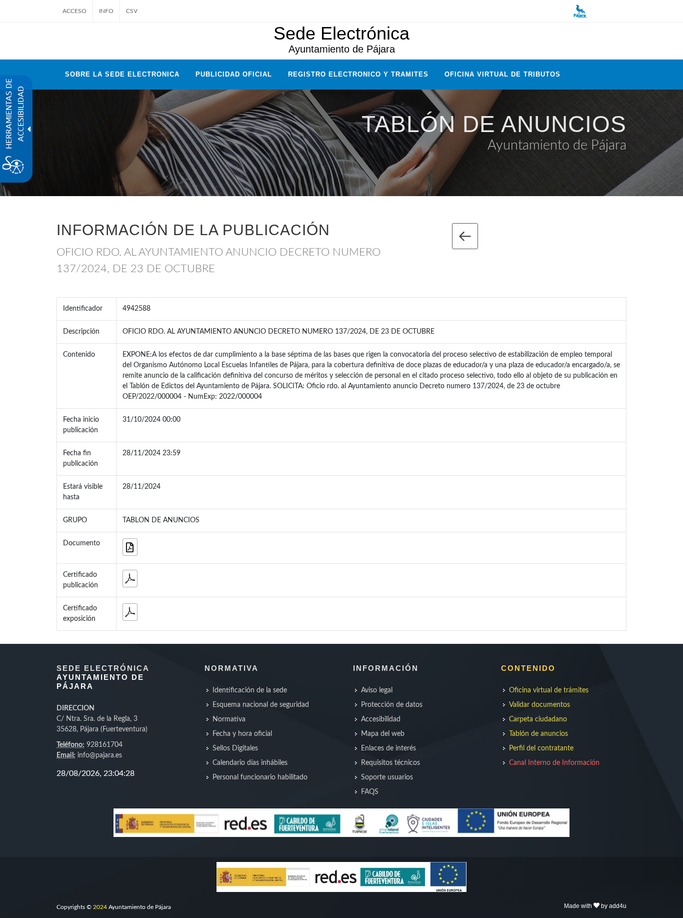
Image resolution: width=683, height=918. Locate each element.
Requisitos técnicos (390, 762)
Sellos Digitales (235, 748)
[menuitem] (267, 690)
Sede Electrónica (342, 33)
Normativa (229, 719)
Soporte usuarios (387, 777)
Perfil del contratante (541, 748)
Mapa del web (382, 733)
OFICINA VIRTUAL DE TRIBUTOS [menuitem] (502, 74)
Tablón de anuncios (538, 733)
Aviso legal (376, 690)
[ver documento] (130, 547)
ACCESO (74, 11)
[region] (117, 773)
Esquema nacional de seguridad (260, 704)
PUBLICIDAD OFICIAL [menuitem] (234, 74)
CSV (132, 11)
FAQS (369, 791)
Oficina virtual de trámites (548, 690)
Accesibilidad (380, 719)
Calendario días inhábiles (250, 762)
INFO (106, 11)
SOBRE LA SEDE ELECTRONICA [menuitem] (122, 74)
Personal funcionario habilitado (260, 777)
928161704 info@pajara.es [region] (102, 732)
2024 (100, 907)
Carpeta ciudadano (538, 719)
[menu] (267, 734)
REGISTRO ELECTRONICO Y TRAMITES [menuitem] (358, 74)
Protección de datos (391, 704)
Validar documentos (539, 704)
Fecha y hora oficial (242, 733)
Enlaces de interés (388, 748)
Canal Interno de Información (554, 762)
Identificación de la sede (249, 690)
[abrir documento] (130, 578)
